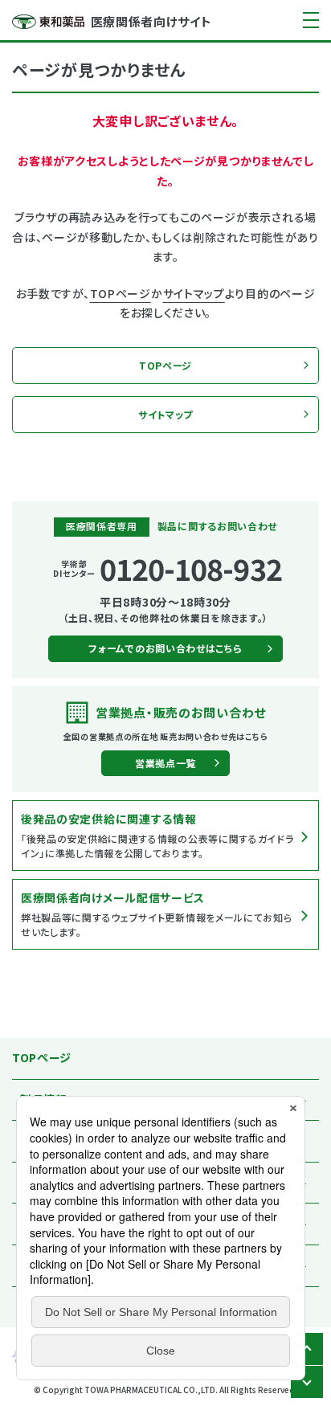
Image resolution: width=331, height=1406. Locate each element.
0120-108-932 (191, 568)
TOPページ (120, 293)
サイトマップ (194, 293)
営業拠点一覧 (165, 763)
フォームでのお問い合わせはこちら (165, 648)
